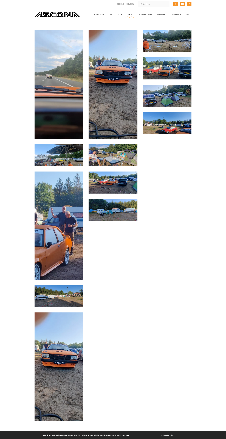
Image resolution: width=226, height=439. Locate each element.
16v (110, 14)
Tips (188, 14)
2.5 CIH (119, 14)
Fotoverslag (99, 14)
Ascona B (120, 4)
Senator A (130, 4)
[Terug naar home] (57, 14)
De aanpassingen (145, 14)
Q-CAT (171, 435)
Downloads (176, 14)
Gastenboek (162, 14)
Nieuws (130, 14)
